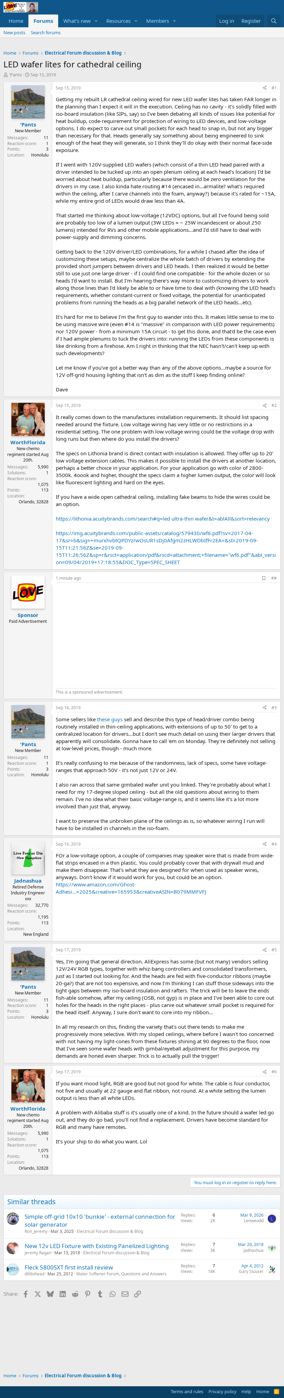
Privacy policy (222, 1391)
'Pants (15, 75)
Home (16, 20)
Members (157, 20)
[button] (96, 21)
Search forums (46, 32)
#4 (274, 844)
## (274, 578)
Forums (43, 20)
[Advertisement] (114, 634)
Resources (118, 20)
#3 (274, 708)
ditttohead (34, 1274)
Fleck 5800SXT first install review (69, 1267)
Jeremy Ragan (38, 1253)
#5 (274, 950)
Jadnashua (253, 1250)
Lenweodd (254, 1221)
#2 (274, 405)
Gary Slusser (251, 1271)
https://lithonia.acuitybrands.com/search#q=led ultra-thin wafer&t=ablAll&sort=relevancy (163, 518)
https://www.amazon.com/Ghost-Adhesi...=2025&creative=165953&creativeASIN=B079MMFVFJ (131, 888)
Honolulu (39, 155)
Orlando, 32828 (33, 502)
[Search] (274, 21)
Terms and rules (187, 1391)
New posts (14, 32)
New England (35, 934)
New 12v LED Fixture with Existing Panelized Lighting (97, 1246)
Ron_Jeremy (36, 1231)
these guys (110, 719)
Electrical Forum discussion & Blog (110, 1231)
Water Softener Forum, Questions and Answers (121, 1274)
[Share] (264, 88)
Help (246, 1391)
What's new (77, 20)
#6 (274, 1072)
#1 (274, 88)
